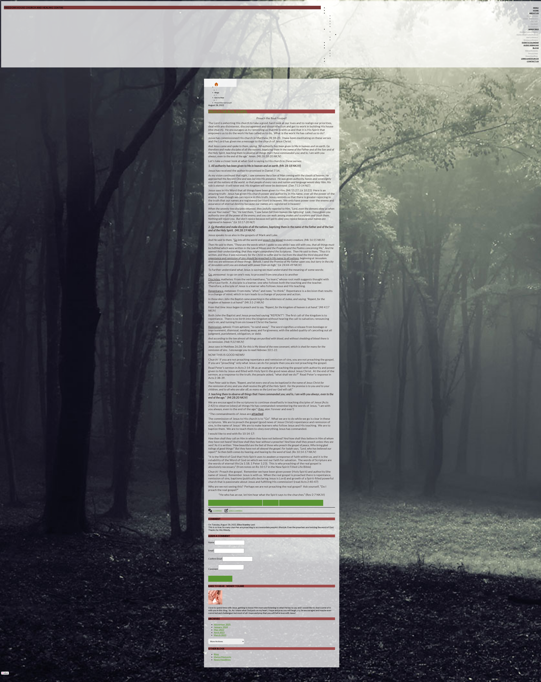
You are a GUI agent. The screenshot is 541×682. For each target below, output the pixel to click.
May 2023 (219, 629)
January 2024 (221, 627)
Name (211, 542)
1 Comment (217, 510)
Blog (216, 654)
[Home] (218, 86)
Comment (213, 569)
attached (257, 413)
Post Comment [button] (220, 579)
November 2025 (222, 624)
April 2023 (219, 632)
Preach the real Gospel (227, 111)
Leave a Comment (236, 510)
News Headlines (222, 659)
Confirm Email (215, 558)
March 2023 (220, 635)
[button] (535, 8)
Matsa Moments (222, 657)
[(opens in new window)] (5, 673)
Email (211, 550)
